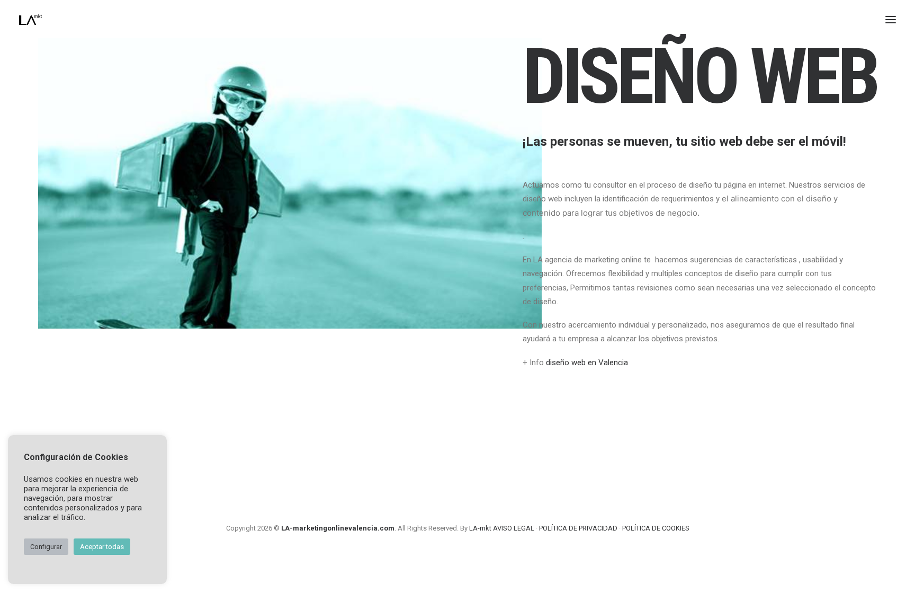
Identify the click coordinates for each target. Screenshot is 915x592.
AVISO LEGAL (513, 528)
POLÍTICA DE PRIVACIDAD (578, 528)
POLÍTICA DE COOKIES (655, 528)
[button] (890, 19)
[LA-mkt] (30, 19)
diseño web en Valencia (587, 362)
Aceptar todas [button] (102, 547)
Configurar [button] (46, 547)
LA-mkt (480, 528)
